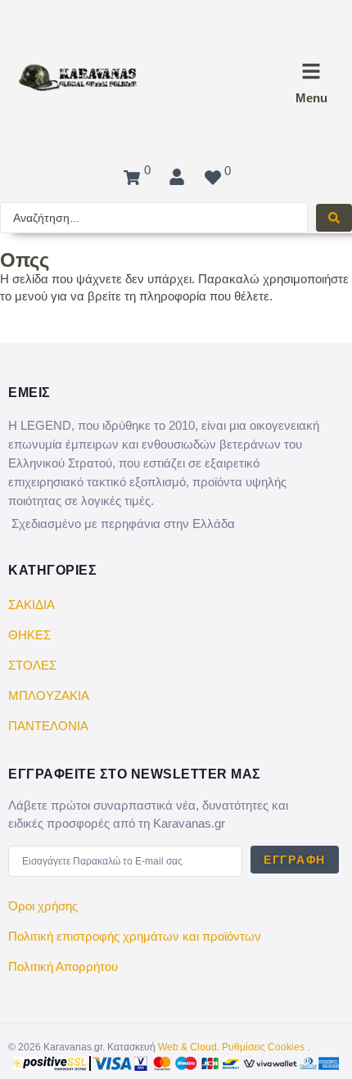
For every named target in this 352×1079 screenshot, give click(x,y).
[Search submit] (334, 218)
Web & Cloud (187, 1047)
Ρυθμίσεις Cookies (263, 1047)
